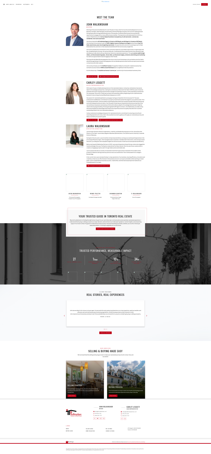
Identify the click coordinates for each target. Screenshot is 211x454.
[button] (196, 4)
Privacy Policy (129, 441)
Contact (204, 4)
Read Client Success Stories (105, 228)
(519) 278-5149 (125, 413)
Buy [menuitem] (32, 4)
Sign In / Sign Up (196, 4)
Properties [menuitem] (18, 4)
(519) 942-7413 (98, 413)
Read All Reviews (105, 332)
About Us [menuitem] (12, 4)
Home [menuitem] (7, 4)
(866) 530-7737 (98, 415)
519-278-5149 (92, 120)
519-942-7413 (92, 76)
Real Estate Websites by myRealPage (139, 441)
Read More (72, 395)
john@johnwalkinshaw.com (109, 76)
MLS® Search (26, 4)
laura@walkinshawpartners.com (99, 165)
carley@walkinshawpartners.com (111, 120)
